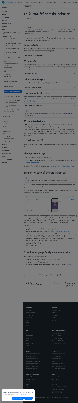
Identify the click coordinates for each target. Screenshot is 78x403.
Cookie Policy (26, 394)
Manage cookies (17, 398)
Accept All (28, 398)
